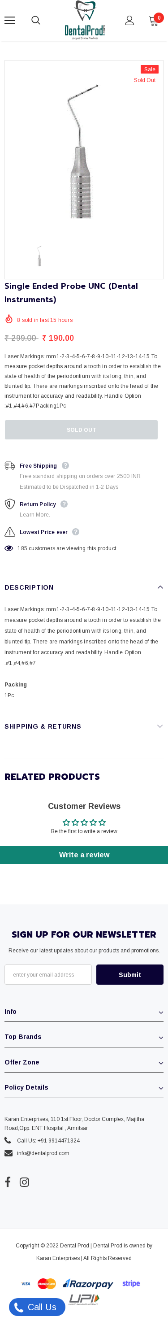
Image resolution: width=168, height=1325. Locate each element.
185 (22, 548)
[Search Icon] (44, 20)
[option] (84, 147)
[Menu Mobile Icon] (9, 20)
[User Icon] (129, 20)
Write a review (84, 855)
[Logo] (85, 20)
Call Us (40, 1307)
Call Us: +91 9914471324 (48, 1141)
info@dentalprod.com (43, 1153)
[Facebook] (7, 1182)
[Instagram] (24, 1182)
